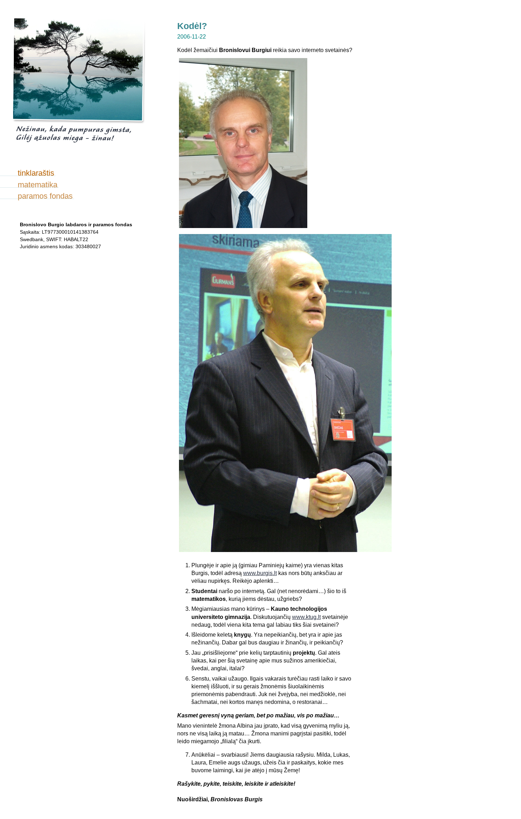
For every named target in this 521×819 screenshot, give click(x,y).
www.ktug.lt (306, 617)
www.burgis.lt (260, 573)
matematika (37, 184)
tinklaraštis (36, 173)
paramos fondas (45, 196)
